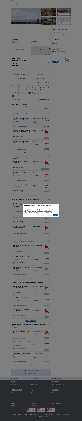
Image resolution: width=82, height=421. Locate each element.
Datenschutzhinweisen (38, 212)
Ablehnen (43, 215)
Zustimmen (56, 215)
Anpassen (49, 215)
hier (51, 212)
